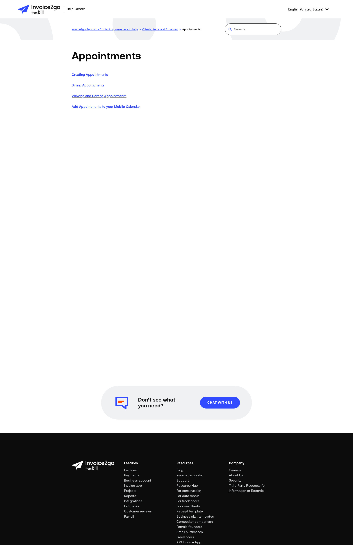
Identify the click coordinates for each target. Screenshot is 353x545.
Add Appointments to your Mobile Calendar (106, 107)
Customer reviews (138, 511)
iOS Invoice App (188, 542)
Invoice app (133, 485)
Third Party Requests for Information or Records (247, 488)
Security (235, 480)
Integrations (133, 501)
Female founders (189, 527)
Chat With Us (220, 402)
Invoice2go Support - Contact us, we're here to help (105, 29)
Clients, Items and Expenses (160, 29)
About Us (236, 475)
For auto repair (187, 496)
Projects (130, 491)
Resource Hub (187, 485)
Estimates (131, 506)
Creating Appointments (90, 75)
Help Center (76, 9)
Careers (235, 470)
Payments (131, 475)
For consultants (188, 506)
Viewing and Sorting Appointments (99, 96)
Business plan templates (195, 516)
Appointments (191, 29)
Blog (179, 470)
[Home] (39, 9)
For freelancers (187, 501)
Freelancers (185, 537)
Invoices (130, 470)
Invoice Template (189, 475)
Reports (130, 496)
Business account (137, 480)
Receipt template (189, 511)
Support (182, 480)
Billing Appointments (88, 85)
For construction (188, 491)
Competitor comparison (194, 521)
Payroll (129, 516)
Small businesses (189, 532)
